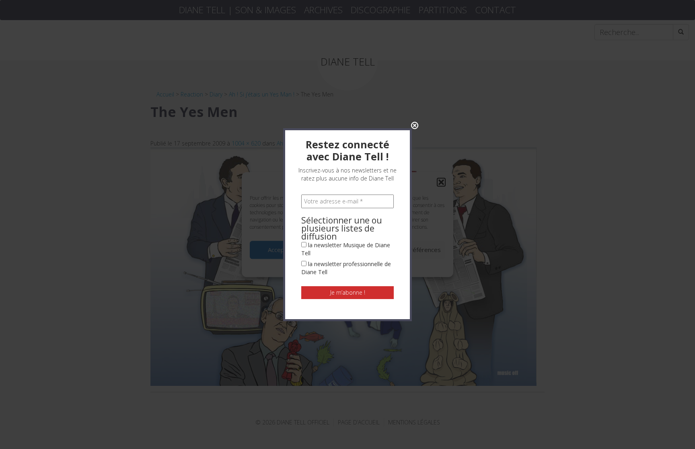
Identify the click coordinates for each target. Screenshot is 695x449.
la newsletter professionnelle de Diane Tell (346, 268)
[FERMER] (415, 125)
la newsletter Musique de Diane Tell (345, 249)
